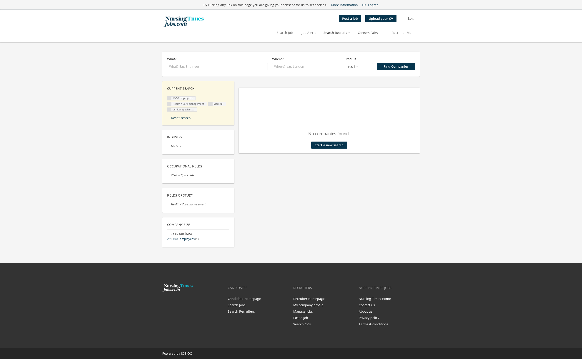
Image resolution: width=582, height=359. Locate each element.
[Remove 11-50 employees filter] (169, 234)
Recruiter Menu (404, 32)
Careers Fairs (368, 32)
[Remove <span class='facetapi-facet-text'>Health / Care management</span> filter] (169, 104)
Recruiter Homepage (309, 299)
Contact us (367, 305)
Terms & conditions (373, 324)
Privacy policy (369, 318)
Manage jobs (303, 311)
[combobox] (217, 66)
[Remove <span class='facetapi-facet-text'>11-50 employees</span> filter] (169, 98)
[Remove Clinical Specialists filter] (169, 175)
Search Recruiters (337, 32)
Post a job (350, 18)
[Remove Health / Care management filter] (169, 204)
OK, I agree (370, 5)
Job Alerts (309, 32)
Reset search (181, 118)
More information (344, 5)
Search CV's (302, 324)
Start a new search (329, 145)
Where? (277, 59)
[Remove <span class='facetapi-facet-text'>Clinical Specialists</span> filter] (169, 110)
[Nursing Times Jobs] (183, 22)
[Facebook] (165, 301)
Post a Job (300, 318)
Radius (351, 59)
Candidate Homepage (244, 299)
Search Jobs (285, 32)
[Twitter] (173, 301)
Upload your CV (381, 18)
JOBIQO (186, 353)
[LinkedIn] (179, 301)
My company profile (308, 305)
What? (171, 59)
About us (365, 311)
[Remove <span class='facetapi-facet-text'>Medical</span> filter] (210, 104)
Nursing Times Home (375, 299)
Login (412, 18)
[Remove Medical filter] (169, 146)
